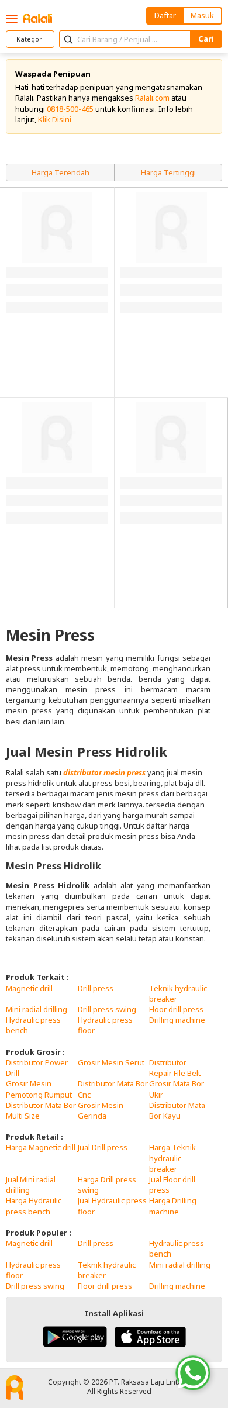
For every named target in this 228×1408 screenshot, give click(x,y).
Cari (206, 38)
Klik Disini (54, 119)
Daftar (165, 15)
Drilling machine (177, 1019)
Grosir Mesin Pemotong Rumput (39, 1088)
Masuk (202, 15)
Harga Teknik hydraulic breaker (172, 1158)
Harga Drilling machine (172, 1205)
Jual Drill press (102, 1147)
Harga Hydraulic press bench (33, 1205)
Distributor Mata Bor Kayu (177, 1110)
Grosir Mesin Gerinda (100, 1110)
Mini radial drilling (36, 1009)
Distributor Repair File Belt (175, 1067)
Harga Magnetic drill (40, 1147)
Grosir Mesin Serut (111, 1062)
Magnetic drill (29, 988)
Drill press (95, 988)
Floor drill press (176, 1009)
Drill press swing (107, 1009)
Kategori (30, 38)
